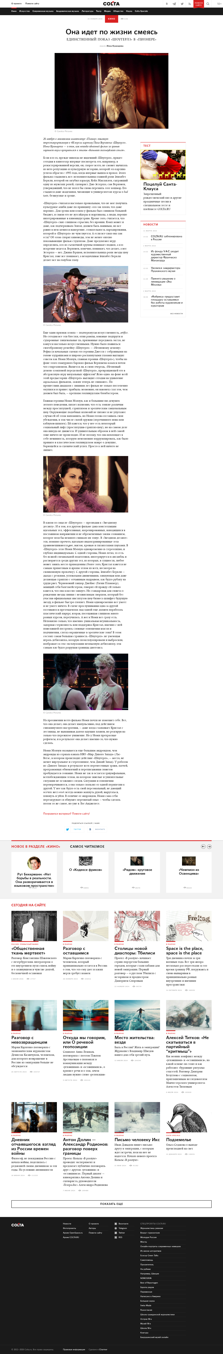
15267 (34, 888)
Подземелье (178, 1140)
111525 (35, 1175)
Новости (67, 1224)
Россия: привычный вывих (25, 944)
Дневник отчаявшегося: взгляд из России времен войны (33, 1147)
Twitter (122, 1233)
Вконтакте (123, 1224)
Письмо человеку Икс (137, 1140)
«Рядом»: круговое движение (137, 871)
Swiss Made (145, 1305)
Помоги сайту (32, 4)
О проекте (16, 4)
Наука (129, 11)
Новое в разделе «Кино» (35, 846)
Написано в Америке (150, 1296)
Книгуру (144, 1333)
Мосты (143, 1242)
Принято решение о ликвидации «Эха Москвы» (163, 281)
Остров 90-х (146, 1319)
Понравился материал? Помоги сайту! (66, 813)
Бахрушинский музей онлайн (154, 1337)
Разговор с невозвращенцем (29, 1040)
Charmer (103, 1350)
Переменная (146, 1292)
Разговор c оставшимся (76, 951)
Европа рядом (147, 1287)
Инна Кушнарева (115, 46)
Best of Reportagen (149, 1283)
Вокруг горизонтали (150, 1233)
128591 (192, 1154)
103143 (87, 1080)
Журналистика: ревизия (151, 1228)
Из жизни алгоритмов (150, 1251)
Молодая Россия (148, 1237)
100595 (192, 990)
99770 (139, 986)
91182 (135, 1165)
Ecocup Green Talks (149, 1256)
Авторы (92, 1228)
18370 (137, 888)
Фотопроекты (69, 1228)
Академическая (67, 11)
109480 (85, 1190)
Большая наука (147, 1301)
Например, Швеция (149, 1274)
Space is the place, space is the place (184, 951)
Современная (42, 11)
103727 (37, 1072)
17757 (33, 979)
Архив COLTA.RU (71, 1237)
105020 (188, 1092)
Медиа (107, 11)
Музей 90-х (145, 1324)
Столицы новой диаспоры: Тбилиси (135, 951)
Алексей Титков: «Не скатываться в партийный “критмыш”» (187, 1045)
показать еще (111, 1204)
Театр (98, 11)
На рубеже (145, 1269)
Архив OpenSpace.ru (73, 1233)
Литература (87, 11)
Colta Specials (141, 11)
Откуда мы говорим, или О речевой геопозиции (84, 1042)
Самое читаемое (87, 846)
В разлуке (67, 944)
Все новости (177, 313)
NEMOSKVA (146, 1278)
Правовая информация (74, 1350)
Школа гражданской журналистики (157, 1315)
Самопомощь (146, 1260)
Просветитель (147, 1265)
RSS (120, 1237)
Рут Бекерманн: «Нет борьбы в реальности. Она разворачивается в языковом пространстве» (34, 880)
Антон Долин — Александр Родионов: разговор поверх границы (85, 1147)
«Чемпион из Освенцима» (189, 871)
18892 (86, 888)
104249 (138, 1060)
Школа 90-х (145, 1328)
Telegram (123, 1228)
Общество (118, 11)
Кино (14, 11)
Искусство (24, 11)
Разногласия (146, 1310)
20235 (189, 888)
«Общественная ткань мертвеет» (28, 951)
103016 (88, 979)
